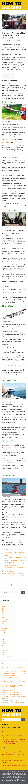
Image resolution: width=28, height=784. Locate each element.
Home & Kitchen (6, 634)
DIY (8, 754)
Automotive (7, 571)
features (15, 754)
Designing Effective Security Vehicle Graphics (14, 671)
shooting (15, 763)
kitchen (4, 758)
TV (13, 765)
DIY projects (5, 619)
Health (3, 632)
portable (9, 760)
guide (22, 754)
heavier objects (13, 573)
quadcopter (16, 760)
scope (12, 763)
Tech (3, 648)
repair (22, 760)
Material (19, 758)
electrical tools (6, 142)
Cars (23, 752)
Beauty (4, 606)
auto (3, 752)
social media (19, 763)
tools (17, 575)
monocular (23, 758)
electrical (6, 573)
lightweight (11, 758)
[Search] (23, 592)
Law (3, 639)
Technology (5, 650)
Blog (11, 571)
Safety (9, 763)
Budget (6, 752)
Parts (6, 760)
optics (3, 760)
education (4, 621)
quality (19, 760)
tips (8, 765)
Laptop (7, 758)
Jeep (3, 637)
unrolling (10, 577)
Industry (21, 756)
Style (3, 645)
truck (20, 575)
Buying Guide (5, 615)
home (7, 757)
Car (3, 617)
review (5, 762)
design (3, 754)
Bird (3, 608)
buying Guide (16, 752)
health (3, 756)
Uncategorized (6, 656)
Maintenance (15, 758)
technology (4, 765)
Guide (3, 630)
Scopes (4, 643)
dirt (6, 754)
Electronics (5, 623)
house (11, 756)
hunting (18, 756)
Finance (4, 626)
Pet (3, 641)
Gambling (4, 628)
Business (4, 612)
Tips (3, 652)
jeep (10, 575)
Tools (3, 654)
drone (10, 754)
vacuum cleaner (17, 765)
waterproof (4, 767)
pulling (13, 575)
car (20, 752)
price (12, 760)
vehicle (23, 765)
